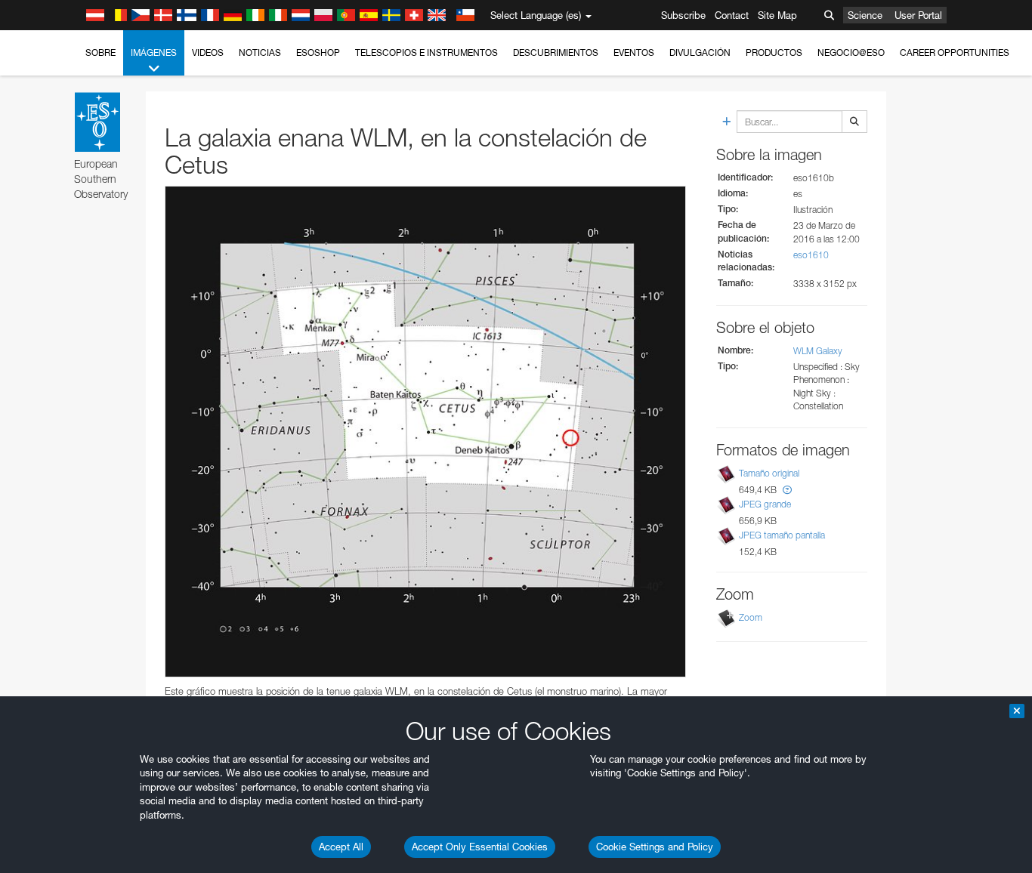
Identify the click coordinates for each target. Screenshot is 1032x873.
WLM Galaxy (817, 350)
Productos (774, 52)
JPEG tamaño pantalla (782, 535)
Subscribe (683, 15)
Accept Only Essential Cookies (480, 847)
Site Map (777, 15)
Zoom (750, 617)
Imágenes (154, 52)
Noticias (260, 52)
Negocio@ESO (851, 52)
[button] (787, 489)
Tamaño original (769, 473)
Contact (732, 15)
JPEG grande (765, 504)
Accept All (341, 847)
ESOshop (318, 52)
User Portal (918, 15)
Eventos (633, 52)
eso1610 (811, 255)
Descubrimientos (555, 52)
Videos (208, 52)
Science (865, 15)
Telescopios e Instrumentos (426, 52)
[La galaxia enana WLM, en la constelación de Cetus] (425, 432)
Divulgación (700, 52)
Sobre (100, 52)
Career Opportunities (954, 52)
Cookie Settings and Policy (654, 847)
